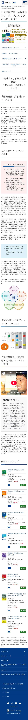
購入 (23, 485)
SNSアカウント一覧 (6, 656)
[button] (25, 2)
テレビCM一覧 (4, 660)
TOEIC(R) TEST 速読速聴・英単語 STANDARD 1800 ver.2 (17, 594)
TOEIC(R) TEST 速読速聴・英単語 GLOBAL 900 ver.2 (17, 617)
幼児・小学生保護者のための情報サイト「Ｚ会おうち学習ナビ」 (13, 665)
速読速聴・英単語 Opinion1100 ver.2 (17, 534)
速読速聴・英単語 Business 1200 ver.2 (15, 554)
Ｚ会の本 (14, 2)
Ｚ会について (4, 651)
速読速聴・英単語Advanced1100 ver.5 (14, 575)
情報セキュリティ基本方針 (8, 688)
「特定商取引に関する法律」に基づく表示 (12, 684)
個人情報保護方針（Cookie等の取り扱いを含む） (13, 674)
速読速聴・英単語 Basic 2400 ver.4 (16, 470)
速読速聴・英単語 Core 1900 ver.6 (16, 513)
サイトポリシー (6, 692)
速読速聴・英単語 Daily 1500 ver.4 (16, 492)
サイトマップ (5, 696)
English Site (4, 670)
